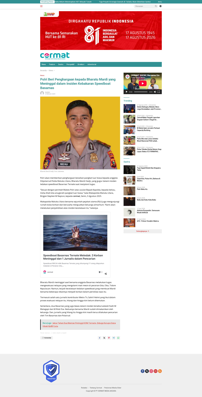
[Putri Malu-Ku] (129, 191)
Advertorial (92, 64)
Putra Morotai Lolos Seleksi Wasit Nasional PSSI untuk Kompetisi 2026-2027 (147, 140)
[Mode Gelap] (160, 6)
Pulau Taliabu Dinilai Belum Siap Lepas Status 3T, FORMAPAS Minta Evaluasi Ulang (149, 150)
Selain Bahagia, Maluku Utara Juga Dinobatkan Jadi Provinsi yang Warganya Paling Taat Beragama (149, 108)
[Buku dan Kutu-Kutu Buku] (129, 201)
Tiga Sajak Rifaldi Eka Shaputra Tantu (149, 169)
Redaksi (84, 388)
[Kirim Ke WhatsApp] (118, 338)
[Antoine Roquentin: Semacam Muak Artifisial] (129, 212)
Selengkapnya (141, 231)
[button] (156, 6)
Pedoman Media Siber (112, 388)
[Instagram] (151, 371)
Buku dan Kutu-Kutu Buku (146, 200)
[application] (143, 83)
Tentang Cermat (96, 388)
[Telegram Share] (113, 338)
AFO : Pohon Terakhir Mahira (148, 221)
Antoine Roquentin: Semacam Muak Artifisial (148, 211)
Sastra (60, 64)
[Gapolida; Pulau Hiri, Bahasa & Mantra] (129, 180)
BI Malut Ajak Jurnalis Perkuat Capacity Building (148, 129)
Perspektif (70, 64)
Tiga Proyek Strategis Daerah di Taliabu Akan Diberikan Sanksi (105, 2)
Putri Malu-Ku (142, 189)
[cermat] (54, 56)
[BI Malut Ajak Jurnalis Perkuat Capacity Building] (129, 129)
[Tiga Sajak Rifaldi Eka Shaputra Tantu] (129, 169)
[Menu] (41, 6)
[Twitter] (147, 371)
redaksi (47, 92)
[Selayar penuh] (159, 92)
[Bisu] (155, 92)
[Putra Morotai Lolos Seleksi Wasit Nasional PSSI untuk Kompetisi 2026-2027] (129, 140)
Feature (52, 64)
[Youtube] (155, 371)
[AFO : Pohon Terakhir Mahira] (129, 222)
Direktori (81, 64)
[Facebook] (142, 371)
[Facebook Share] (99, 338)
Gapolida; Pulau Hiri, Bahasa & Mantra (148, 180)
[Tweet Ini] (104, 338)
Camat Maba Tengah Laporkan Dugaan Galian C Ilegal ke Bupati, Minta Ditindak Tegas (148, 119)
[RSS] (160, 371)
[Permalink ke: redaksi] (42, 93)
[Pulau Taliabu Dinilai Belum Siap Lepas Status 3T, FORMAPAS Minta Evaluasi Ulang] (129, 151)
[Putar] (126, 92)
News (44, 64)
